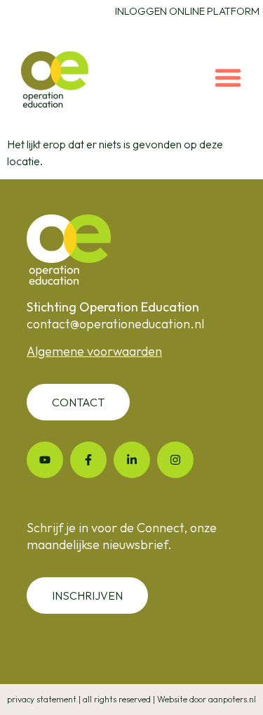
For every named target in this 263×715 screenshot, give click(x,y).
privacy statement (41, 699)
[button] (228, 77)
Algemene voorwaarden (94, 351)
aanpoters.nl (232, 699)
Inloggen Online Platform (187, 11)
